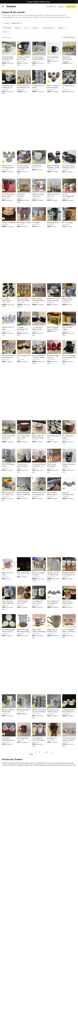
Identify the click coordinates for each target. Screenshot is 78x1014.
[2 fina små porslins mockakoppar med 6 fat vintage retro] (24, 157)
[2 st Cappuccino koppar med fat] (39, 318)
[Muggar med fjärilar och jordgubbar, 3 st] (69, 564)
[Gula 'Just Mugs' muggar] (69, 318)
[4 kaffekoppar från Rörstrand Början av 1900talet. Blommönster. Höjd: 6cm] (69, 701)
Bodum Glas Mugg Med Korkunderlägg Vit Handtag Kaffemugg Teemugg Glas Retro (24, 631)
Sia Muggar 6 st (52, 738)
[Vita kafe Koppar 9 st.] (69, 77)
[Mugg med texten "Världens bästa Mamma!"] (54, 701)
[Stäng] (76, 2)
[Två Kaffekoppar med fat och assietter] (24, 592)
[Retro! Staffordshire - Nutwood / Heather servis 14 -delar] (39, 347)
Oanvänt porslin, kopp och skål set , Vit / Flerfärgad (23, 465)
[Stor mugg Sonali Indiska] (69, 427)
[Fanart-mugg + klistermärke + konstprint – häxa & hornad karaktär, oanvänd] (54, 455)
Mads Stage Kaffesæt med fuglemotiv (67, 58)
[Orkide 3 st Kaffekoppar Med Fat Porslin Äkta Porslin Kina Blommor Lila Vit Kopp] (69, 484)
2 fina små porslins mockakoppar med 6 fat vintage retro (23, 167)
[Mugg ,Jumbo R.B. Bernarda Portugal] (39, 427)
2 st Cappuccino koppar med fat (37, 328)
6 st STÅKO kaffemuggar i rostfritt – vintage (7, 300)
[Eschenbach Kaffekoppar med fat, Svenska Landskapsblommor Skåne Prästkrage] (9, 729)
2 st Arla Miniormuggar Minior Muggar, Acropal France (68, 195)
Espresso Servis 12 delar (8, 328)
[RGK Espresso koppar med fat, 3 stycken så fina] (69, 592)
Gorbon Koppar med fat (23, 356)
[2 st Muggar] (39, 214)
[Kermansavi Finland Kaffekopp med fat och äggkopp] (69, 157)
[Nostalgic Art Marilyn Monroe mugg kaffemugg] (24, 48)
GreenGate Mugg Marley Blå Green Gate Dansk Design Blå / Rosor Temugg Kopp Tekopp (8, 58)
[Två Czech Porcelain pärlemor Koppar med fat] (69, 729)
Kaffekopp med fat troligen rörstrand (53, 299)
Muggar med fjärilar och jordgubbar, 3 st (68, 573)
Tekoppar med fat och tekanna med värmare (53, 574)
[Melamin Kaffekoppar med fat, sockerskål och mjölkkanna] (39, 701)
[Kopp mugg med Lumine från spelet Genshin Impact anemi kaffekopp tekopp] (9, 592)
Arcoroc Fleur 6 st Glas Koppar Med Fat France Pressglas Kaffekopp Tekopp (8, 167)
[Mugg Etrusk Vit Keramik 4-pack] (54, 621)
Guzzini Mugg (36, 165)
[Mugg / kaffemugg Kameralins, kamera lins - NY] (54, 157)
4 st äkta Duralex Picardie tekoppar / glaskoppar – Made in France (39, 58)
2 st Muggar (36, 222)
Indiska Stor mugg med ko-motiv (37, 195)
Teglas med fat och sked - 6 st (53, 195)
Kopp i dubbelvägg (23, 572)
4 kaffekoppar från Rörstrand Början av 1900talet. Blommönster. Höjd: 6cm (68, 711)
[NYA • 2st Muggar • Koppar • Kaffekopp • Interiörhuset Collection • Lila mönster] (69, 621)
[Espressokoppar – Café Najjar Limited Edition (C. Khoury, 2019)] (39, 290)
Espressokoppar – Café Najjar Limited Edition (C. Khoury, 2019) (38, 300)
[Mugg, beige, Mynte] (24, 701)
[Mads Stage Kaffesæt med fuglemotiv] (69, 48)
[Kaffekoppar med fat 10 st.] (54, 427)
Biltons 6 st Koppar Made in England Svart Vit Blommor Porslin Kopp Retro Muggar (53, 87)
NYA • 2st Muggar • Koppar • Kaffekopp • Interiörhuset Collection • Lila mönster (68, 631)
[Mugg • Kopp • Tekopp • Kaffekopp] (39, 621)
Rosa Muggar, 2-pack (23, 222)
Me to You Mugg (67, 222)
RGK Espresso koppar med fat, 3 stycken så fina (68, 602)
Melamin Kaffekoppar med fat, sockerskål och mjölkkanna (39, 711)
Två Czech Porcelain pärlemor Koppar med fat (69, 739)
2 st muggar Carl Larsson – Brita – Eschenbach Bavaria (38, 602)
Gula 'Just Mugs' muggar (67, 328)
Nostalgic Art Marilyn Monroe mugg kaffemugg (23, 58)
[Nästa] (50, 752)
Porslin (6, 23)
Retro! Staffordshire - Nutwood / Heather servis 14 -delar (38, 356)
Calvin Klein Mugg (52, 57)
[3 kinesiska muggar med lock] (54, 347)
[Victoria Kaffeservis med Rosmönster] (9, 347)
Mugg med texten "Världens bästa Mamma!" (53, 711)
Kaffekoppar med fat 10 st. (54, 437)
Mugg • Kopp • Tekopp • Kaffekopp (38, 630)
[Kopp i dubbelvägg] (24, 564)
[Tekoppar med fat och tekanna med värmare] (54, 564)
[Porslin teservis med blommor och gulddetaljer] (9, 427)
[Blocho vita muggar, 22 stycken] (39, 564)
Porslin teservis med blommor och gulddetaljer (8, 437)
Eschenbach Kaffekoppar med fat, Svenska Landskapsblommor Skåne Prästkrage (8, 739)
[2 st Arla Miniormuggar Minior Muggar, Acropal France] (69, 185)
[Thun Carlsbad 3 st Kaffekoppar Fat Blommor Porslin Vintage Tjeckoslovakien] (54, 592)
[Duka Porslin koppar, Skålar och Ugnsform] (24, 484)
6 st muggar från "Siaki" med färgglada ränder (39, 739)
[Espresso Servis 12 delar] (9, 318)
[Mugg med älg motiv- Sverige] (69, 455)
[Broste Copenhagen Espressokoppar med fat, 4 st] (69, 347)
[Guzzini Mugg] (39, 157)
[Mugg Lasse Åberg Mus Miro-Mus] (9, 701)
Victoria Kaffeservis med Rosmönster (8, 356)
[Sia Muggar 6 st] (54, 729)
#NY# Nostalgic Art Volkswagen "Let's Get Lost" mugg (8, 493)
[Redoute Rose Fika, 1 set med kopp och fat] (39, 484)
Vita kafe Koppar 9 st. (68, 86)
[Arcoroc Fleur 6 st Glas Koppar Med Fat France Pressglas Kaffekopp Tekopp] (9, 157)
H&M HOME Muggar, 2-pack (8, 465)
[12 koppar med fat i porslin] (39, 77)
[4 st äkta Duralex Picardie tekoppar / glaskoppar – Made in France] (39, 48)
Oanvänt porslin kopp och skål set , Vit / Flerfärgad (39, 465)
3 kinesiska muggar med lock (53, 356)
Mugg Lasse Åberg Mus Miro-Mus (8, 710)
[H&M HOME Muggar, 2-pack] (9, 455)
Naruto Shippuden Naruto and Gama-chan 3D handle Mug (53, 328)
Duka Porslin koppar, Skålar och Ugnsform (23, 493)
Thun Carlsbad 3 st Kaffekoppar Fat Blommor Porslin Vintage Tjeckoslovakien (53, 602)
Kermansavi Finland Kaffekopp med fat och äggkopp (68, 167)
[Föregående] (27, 752)
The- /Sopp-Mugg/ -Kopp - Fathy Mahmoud (23, 437)
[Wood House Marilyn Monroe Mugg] (9, 185)
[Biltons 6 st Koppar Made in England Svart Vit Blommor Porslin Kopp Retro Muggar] (54, 77)
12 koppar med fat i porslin (38, 86)
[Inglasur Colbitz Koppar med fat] (54, 484)
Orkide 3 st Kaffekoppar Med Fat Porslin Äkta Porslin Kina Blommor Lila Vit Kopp (68, 493)
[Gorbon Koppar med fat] (24, 347)
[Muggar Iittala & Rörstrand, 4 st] (69, 290)
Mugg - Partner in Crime (7, 573)
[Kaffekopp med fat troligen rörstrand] (54, 290)
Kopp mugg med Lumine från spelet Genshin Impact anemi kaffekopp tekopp (8, 602)
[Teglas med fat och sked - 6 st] (54, 185)
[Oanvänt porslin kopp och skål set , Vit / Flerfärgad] (39, 455)
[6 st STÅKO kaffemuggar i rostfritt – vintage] (9, 290)
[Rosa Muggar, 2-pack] (24, 214)
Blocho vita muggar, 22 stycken (38, 573)
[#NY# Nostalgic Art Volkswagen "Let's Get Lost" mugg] (9, 484)
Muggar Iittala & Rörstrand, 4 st (67, 299)
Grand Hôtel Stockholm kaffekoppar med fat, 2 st (24, 195)
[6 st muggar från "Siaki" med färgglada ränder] (39, 729)
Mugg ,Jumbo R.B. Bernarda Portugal (38, 437)
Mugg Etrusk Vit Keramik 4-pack (52, 630)
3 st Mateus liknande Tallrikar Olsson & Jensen (8, 631)
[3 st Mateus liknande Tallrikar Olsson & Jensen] (9, 621)
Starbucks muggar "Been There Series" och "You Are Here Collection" (23, 300)
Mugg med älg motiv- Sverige (69, 465)
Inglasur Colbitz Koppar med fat (52, 493)
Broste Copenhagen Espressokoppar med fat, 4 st (69, 356)
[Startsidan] (11, 6)
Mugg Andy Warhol (53, 222)
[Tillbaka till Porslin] (2, 23)
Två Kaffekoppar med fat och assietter (22, 602)
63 (46, 752)
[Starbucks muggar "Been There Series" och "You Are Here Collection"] (24, 290)
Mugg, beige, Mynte (23, 709)
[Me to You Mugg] (69, 214)
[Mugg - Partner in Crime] (9, 564)
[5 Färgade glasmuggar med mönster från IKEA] (24, 318)
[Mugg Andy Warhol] (54, 214)
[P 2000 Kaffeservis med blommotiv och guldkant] (24, 77)
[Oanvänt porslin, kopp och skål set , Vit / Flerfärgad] (24, 455)
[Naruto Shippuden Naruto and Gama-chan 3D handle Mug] (54, 318)
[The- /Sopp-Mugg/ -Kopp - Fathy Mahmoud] (24, 427)
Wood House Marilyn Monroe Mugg (8, 195)
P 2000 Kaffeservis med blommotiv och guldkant (23, 87)
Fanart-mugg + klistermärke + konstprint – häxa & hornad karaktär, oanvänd (53, 465)
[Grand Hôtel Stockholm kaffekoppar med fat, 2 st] (24, 185)
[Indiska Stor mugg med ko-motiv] (39, 185)
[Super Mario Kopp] (24, 729)
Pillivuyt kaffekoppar (8, 222)
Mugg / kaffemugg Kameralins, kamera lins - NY (53, 167)
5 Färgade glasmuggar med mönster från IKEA (22, 328)
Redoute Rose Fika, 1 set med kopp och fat (39, 493)
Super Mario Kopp (22, 738)
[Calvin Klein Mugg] (54, 48)
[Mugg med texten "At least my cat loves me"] (9, 77)
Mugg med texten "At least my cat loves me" (8, 87)
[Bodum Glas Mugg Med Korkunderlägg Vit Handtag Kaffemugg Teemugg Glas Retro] (24, 621)
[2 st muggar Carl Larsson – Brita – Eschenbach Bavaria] (39, 592)
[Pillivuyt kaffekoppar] (9, 214)
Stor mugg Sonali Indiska (67, 437)
